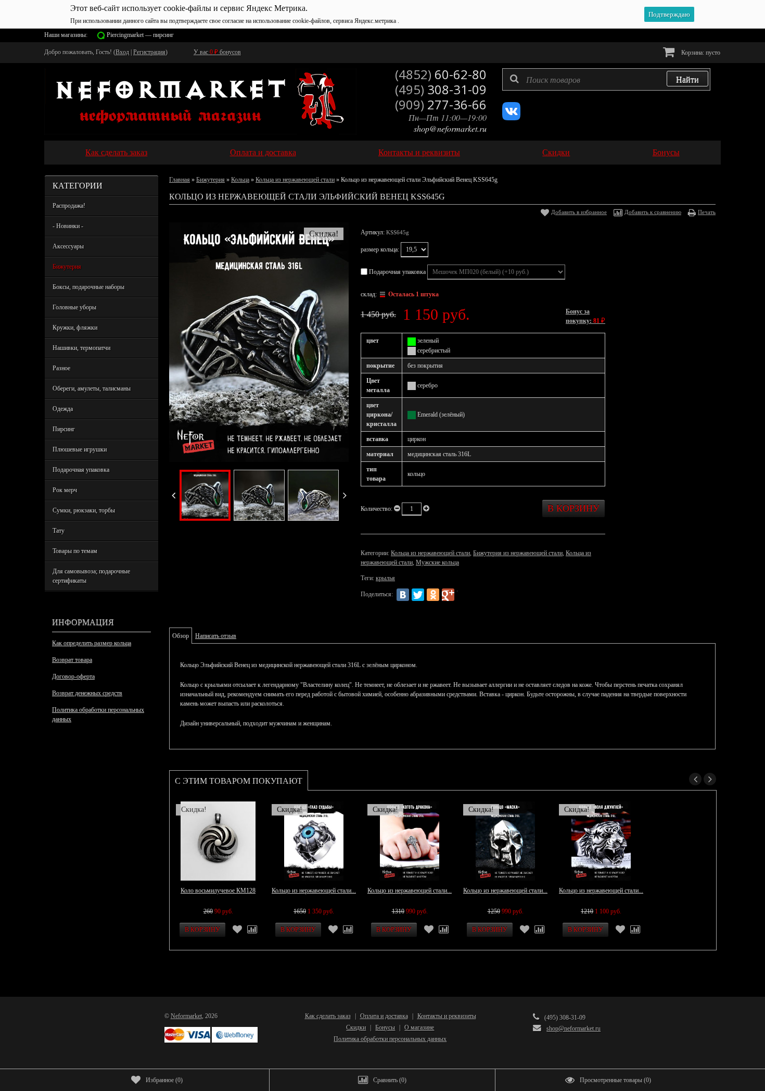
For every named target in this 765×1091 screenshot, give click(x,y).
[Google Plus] (448, 594)
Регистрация (149, 52)
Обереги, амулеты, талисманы (92, 388)
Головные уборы (74, 307)
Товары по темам (75, 551)
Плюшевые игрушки (80, 449)
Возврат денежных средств (87, 693)
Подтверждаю (669, 14)
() (164, 1080)
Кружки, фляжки (75, 327)
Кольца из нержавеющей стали (295, 179)
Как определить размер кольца (91, 643)
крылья (385, 578)
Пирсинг (64, 429)
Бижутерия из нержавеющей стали (518, 553)
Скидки (556, 152)
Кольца (240, 179)
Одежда (63, 408)
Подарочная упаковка (81, 469)
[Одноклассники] (433, 594)
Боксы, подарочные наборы (88, 287)
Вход (122, 52)
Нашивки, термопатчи (81, 348)
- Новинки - (68, 226)
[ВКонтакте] (403, 594)
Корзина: (700, 52)
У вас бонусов (217, 52)
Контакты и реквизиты (419, 152)
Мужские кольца (437, 562)
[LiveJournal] (463, 594)
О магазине (419, 1027)
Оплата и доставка (263, 152)
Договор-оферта (73, 676)
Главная (179, 179)
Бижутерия (67, 266)
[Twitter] (418, 594)
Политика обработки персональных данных (98, 714)
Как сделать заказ (116, 152)
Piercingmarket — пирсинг (140, 35)
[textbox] (606, 79)
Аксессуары (68, 246)
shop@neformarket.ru (450, 128)
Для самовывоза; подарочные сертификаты (91, 576)
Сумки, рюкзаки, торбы (84, 510)
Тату (59, 530)
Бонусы (666, 152)
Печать (707, 212)
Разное (61, 368)
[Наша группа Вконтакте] (511, 118)
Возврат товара (72, 659)
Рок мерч (65, 490)
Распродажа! (69, 205)
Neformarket (186, 1016)
